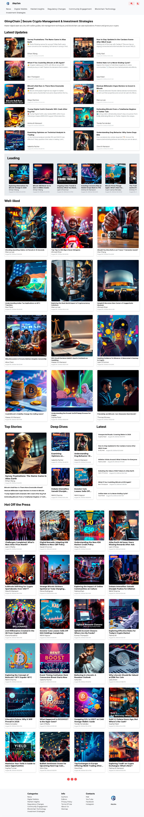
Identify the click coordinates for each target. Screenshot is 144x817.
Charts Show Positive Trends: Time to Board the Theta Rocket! (19, 809)
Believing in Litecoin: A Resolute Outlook (85, 676)
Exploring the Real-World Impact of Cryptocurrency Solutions (70, 304)
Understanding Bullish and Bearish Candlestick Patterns (53, 809)
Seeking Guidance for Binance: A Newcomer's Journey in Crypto (117, 359)
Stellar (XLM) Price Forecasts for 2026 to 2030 (87, 809)
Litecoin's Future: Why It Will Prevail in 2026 (18, 720)
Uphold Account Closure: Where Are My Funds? (85, 632)
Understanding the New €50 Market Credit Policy (87, 543)
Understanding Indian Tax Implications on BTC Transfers (22, 304)
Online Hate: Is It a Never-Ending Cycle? (113, 63)
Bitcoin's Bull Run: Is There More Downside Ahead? (23, 487)
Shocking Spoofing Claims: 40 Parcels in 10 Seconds (24, 250)
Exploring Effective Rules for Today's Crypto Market (122, 632)
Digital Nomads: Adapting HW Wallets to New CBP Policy (54, 543)
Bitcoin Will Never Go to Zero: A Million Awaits (42, 187)
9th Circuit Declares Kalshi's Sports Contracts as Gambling (69, 359)
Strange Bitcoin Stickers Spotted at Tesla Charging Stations (52, 587)
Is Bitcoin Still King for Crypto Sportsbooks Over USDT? (19, 587)
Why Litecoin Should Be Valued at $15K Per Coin (123, 676)
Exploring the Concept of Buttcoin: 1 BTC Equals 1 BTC (18, 676)
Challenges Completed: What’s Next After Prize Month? (19, 543)
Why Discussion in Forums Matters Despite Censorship (25, 359)
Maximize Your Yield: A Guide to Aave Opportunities (20, 765)
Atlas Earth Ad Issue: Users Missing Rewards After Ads (121, 543)
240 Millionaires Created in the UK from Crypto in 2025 (19, 632)
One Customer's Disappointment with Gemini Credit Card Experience (122, 809)
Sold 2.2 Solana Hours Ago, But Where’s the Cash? (123, 720)
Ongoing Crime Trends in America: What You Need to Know (66, 187)
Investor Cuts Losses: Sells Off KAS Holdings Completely (82, 490)
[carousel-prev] (10, 178)
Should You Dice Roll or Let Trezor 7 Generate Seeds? (117, 250)
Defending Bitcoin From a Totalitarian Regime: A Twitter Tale (25, 497)
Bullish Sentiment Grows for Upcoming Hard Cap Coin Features (53, 765)
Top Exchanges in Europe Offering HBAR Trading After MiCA (88, 765)
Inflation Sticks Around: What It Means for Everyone (117, 459)
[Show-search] (132, 3)
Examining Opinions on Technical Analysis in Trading (60, 455)
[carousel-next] (134, 178)
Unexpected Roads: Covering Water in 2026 (114, 434)
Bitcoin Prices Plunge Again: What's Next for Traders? (113, 187)
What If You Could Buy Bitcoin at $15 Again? (46, 63)
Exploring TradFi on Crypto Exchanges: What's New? (121, 765)
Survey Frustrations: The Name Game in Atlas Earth (25, 477)
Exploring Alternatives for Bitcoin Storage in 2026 (18, 187)
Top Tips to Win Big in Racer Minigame (65, 250)
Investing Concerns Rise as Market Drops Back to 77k (91, 187)
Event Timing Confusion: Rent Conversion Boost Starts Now (54, 676)
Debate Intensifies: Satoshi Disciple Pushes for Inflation (60, 490)
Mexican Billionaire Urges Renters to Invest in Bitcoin (24, 490)
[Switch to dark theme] (138, 3)
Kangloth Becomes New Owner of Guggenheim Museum (115, 304)
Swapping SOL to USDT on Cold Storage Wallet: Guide (89, 720)
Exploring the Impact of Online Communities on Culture (88, 587)
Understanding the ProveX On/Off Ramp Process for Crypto (71, 414)
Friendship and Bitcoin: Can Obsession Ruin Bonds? (116, 414)
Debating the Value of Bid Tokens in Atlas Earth (116, 471)
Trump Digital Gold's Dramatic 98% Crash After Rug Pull (25, 494)
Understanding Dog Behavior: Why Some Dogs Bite (83, 455)
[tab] (8, 9)
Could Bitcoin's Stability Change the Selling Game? (24, 414)
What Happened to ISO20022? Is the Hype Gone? (54, 720)
